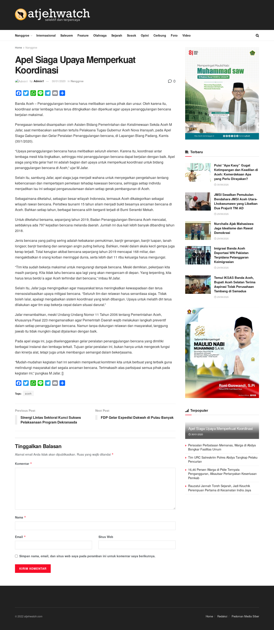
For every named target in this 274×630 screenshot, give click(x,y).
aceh (28, 393)
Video (186, 35)
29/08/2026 (222, 213)
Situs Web (105, 537)
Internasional (46, 35)
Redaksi (222, 616)
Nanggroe (22, 35)
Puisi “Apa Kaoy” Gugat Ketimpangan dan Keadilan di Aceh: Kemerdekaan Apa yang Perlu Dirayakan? (236, 172)
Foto (174, 35)
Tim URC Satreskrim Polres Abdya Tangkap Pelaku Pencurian (223, 459)
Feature (83, 35)
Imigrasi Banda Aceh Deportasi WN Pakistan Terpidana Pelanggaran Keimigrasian (231, 255)
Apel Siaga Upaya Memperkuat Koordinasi (220, 428)
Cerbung (159, 35)
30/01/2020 (59, 81)
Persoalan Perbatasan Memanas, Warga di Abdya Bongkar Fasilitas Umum (222, 447)
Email (20, 537)
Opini (145, 35)
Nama (20, 517)
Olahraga (100, 35)
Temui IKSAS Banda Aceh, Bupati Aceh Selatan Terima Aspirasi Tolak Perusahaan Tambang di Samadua (234, 284)
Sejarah (116, 35)
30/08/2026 (222, 184)
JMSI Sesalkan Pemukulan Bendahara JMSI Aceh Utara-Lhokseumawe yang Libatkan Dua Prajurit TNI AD (236, 201)
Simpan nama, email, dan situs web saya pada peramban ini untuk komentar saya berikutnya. (87, 556)
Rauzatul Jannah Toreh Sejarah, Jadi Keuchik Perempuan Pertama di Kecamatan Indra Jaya (219, 488)
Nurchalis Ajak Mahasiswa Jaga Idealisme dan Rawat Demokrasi (233, 228)
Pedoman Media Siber (245, 616)
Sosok (131, 35)
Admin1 (39, 81)
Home (18, 47)
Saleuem (66, 35)
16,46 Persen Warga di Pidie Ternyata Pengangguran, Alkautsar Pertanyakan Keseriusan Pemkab (222, 473)
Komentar (23, 463)
